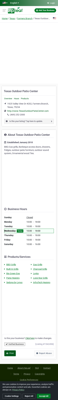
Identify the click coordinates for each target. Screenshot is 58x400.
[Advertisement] (29, 53)
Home (5, 18)
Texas (12, 18)
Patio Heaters (12, 278)
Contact (47, 368)
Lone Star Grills (40, 278)
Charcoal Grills (40, 269)
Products (25, 98)
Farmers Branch (24, 18)
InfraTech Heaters (41, 282)
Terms (16, 374)
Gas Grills (37, 264)
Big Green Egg (13, 273)
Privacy (27, 374)
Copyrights (40, 374)
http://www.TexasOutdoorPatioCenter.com (28, 111)
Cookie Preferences (29, 380)
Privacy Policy (18, 390)
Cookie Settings (12, 396)
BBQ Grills (11, 264)
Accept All (43, 396)
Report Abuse (45, 353)
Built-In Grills (12, 269)
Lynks (36, 273)
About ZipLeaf (24, 368)
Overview (8, 98)
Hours (16, 98)
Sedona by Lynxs (14, 282)
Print (11, 353)
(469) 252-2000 (17, 114)
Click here (29, 338)
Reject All (29, 396)
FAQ (37, 368)
